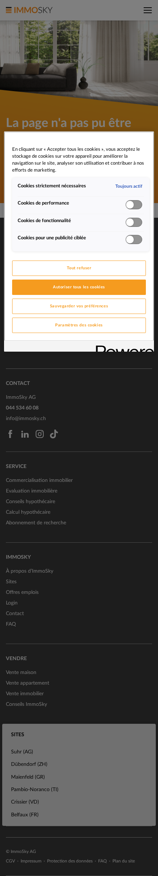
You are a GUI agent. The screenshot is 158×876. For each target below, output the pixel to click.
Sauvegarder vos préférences (79, 306)
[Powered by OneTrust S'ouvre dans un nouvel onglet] (122, 347)
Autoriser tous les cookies (79, 287)
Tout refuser (79, 268)
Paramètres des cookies (79, 325)
